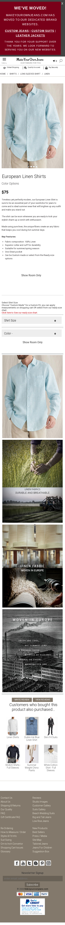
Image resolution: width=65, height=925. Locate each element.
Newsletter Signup (33, 873)
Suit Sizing (6, 840)
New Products (40, 828)
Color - (8, 333)
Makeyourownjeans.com (36, 889)
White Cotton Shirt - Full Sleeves (51, 768)
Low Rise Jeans (40, 821)
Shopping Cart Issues (12, 847)
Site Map (37, 840)
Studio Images (40, 801)
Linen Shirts (13, 737)
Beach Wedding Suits (43, 813)
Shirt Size (10, 320)
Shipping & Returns (10, 805)
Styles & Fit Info (9, 836)
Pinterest (42, 863)
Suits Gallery (39, 809)
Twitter (29, 863)
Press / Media (39, 836)
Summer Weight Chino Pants (32, 768)
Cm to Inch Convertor (12, 843)
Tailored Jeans (40, 843)
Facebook (16, 863)
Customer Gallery (41, 805)
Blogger (35, 863)
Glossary (5, 851)
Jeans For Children (42, 847)
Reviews (36, 797)
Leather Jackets (30, 35)
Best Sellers (38, 832)
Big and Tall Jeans (41, 817)
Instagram (48, 863)
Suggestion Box (40, 851)
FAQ (3, 813)
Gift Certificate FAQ (10, 817)
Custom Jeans (17, 30)
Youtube (23, 863)
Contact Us (6, 797)
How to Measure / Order (13, 832)
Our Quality (6, 809)
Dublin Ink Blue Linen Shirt (31, 738)
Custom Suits (43, 30)
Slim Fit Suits (51, 737)
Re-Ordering (7, 828)
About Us (5, 801)
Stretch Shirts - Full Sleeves (13, 766)
